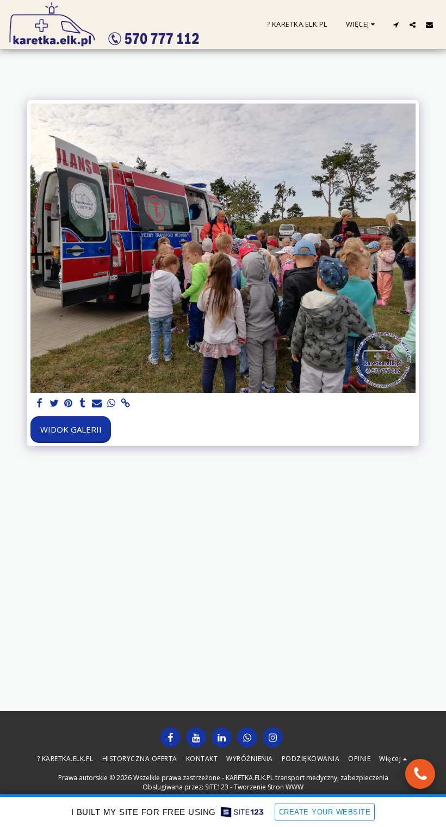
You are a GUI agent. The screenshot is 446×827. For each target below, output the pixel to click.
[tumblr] (82, 403)
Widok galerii (71, 429)
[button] (396, 24)
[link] (125, 403)
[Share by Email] (97, 403)
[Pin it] (68, 403)
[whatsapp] (111, 403)
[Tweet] (54, 403)
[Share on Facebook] (40, 403)
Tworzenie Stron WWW (268, 787)
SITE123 (216, 787)
